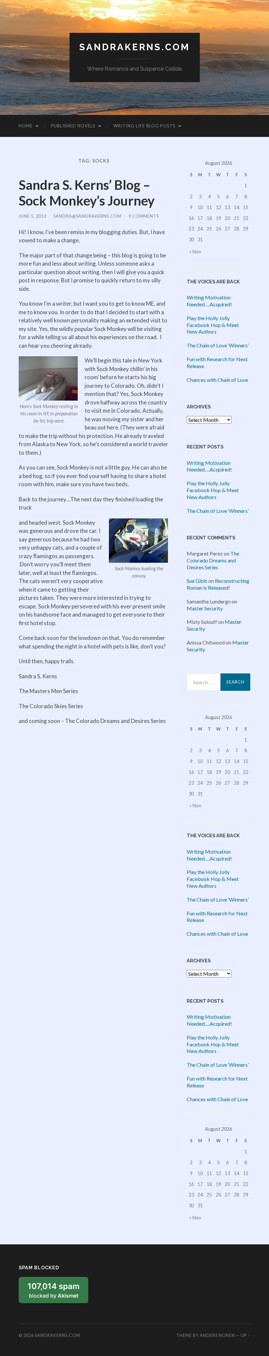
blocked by (58, 1292)
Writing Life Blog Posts (145, 125)
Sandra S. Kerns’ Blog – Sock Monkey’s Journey (87, 192)
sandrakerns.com (134, 47)
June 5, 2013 (32, 216)
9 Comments (144, 216)
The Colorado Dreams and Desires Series (213, 560)
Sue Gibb (197, 581)
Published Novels (73, 125)
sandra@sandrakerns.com (87, 216)
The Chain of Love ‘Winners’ (218, 345)
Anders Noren (217, 1335)
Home (26, 125)
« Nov (195, 251)
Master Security (205, 608)
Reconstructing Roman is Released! (218, 584)
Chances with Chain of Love (217, 380)
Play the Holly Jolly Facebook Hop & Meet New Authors (213, 325)
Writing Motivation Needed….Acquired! (209, 300)
